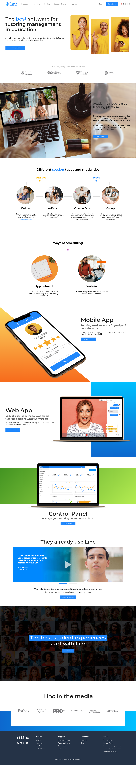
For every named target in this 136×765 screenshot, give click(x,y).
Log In (101, 4)
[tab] (63, 583)
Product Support (64, 740)
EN (124, 4)
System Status (63, 749)
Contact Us (62, 746)
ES (130, 4)
